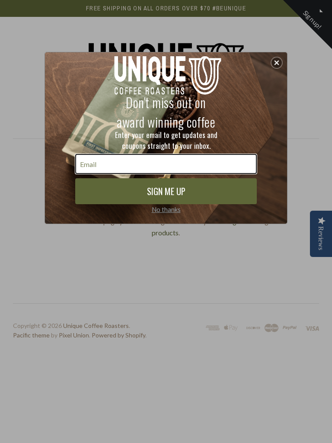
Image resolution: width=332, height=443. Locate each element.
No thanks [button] (166, 209)
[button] (276, 63)
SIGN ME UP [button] (166, 191)
